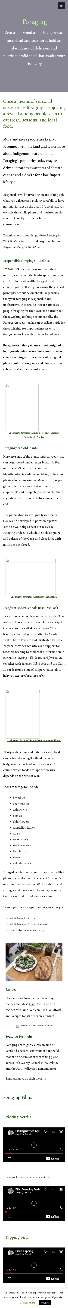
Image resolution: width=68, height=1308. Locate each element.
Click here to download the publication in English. (34, 596)
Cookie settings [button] (27, 1302)
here (56, 334)
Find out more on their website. (26, 1078)
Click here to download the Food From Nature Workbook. (34, 740)
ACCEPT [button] (45, 1302)
